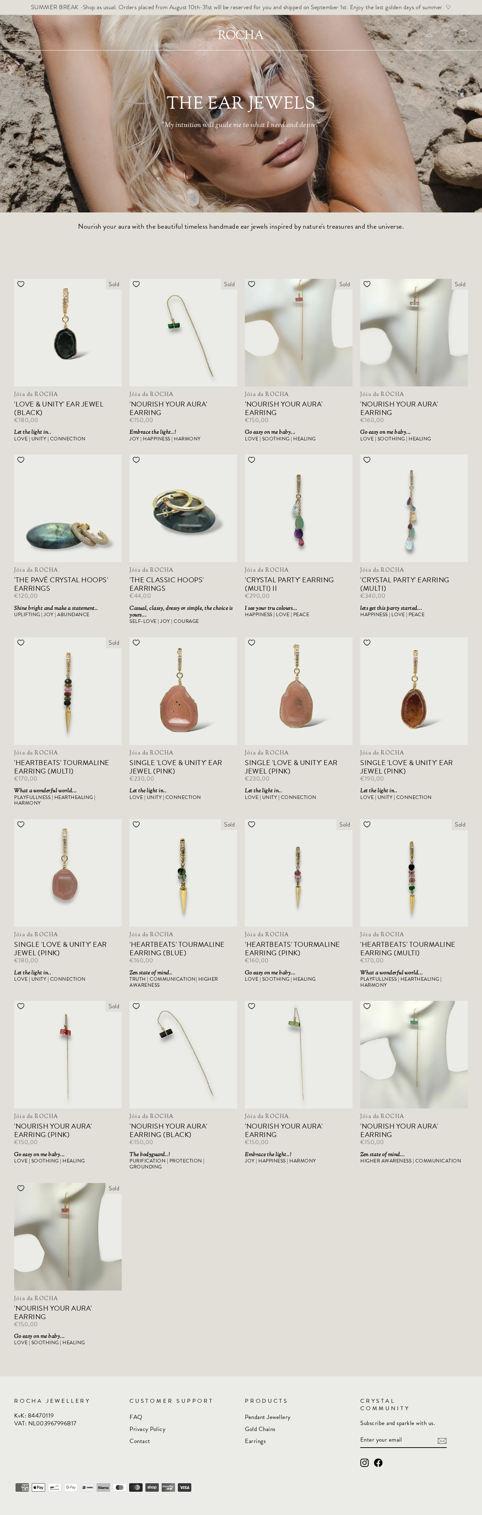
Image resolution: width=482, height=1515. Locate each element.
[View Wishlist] (446, 32)
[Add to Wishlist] (21, 284)
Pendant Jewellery (268, 1417)
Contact (139, 1441)
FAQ (136, 1417)
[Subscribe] (442, 1440)
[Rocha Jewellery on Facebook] (378, 1463)
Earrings (255, 1441)
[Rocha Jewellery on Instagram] (364, 1463)
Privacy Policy (147, 1429)
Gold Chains (260, 1429)
